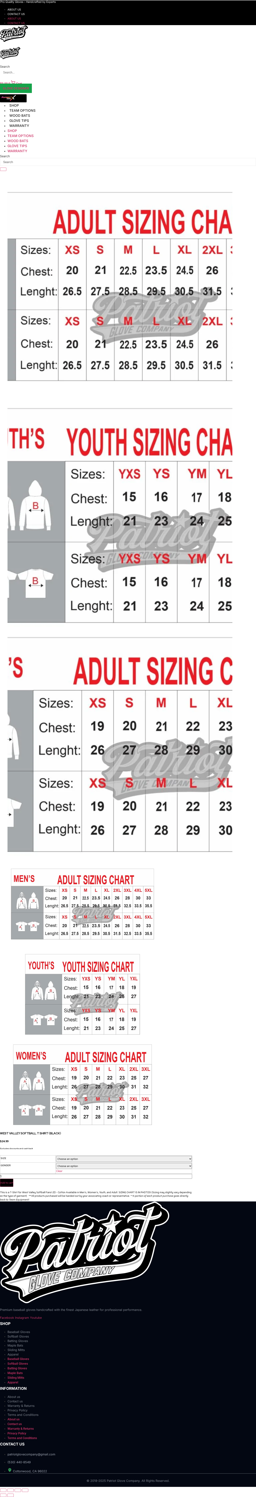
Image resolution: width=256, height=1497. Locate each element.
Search (5, 66)
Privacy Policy (17, 1410)
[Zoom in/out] (3, 1490)
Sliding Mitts (16, 1350)
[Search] (3, 169)
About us (14, 9)
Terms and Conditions (22, 1415)
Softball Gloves (18, 1336)
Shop (14, 105)
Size (3, 1158)
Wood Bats (19, 116)
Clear (59, 1171)
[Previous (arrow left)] (3, 1495)
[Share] (18, 1490)
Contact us (16, 14)
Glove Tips (19, 121)
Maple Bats (15, 1345)
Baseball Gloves (18, 1332)
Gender (6, 1165)
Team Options (22, 110)
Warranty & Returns (20, 1406)
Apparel (13, 1354)
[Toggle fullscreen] (10, 1490)
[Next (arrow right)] (10, 1495)
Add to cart (6, 1183)
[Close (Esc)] (25, 1490)
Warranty (19, 126)
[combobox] (128, 162)
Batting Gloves (17, 1341)
